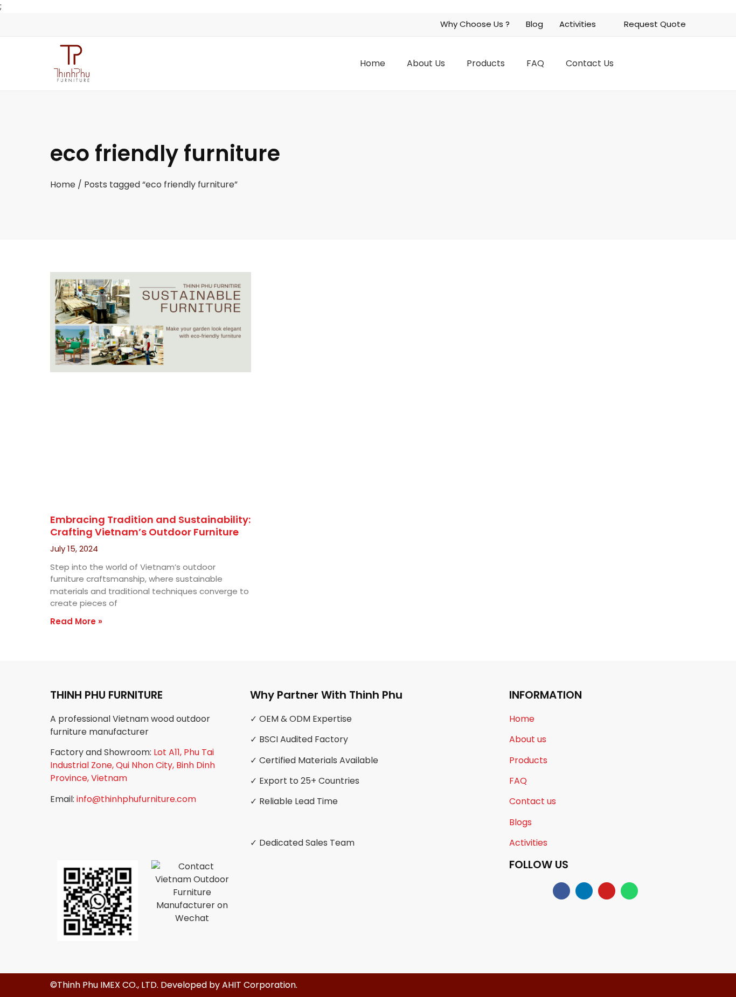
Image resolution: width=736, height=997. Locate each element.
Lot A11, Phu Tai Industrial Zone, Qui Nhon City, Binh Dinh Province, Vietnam (132, 765)
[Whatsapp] (629, 891)
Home (372, 63)
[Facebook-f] (561, 891)
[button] (679, 63)
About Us (426, 63)
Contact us (532, 801)
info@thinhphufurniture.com (136, 799)
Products (486, 63)
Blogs (520, 822)
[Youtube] (606, 891)
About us (527, 739)
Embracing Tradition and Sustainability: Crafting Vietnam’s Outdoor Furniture (150, 526)
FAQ (535, 63)
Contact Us (590, 63)
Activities (528, 842)
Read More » (76, 621)
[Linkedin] (584, 891)
